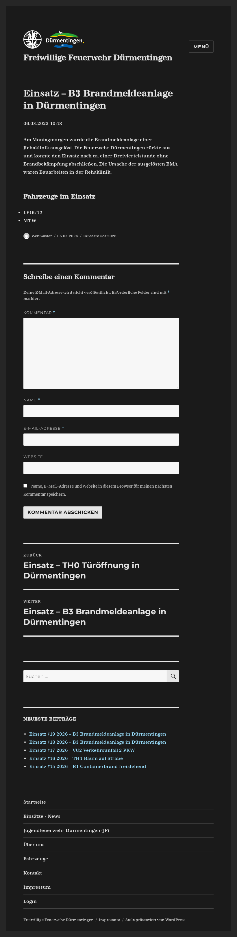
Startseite (34, 802)
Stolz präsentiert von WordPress (155, 920)
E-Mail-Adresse (43, 428)
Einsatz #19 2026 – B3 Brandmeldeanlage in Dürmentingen (97, 734)
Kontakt (32, 873)
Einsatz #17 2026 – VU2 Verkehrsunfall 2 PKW (82, 750)
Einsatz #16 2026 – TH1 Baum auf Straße (76, 758)
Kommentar (39, 312)
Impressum (37, 887)
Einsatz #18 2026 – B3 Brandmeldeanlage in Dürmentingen (97, 742)
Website (33, 456)
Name (31, 400)
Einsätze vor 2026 (99, 236)
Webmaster (42, 236)
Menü (201, 46)
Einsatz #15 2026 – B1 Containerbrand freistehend (87, 766)
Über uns (34, 844)
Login (30, 901)
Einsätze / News (41, 816)
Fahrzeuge (35, 858)
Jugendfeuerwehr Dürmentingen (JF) (66, 830)
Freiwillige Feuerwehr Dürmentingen (97, 57)
